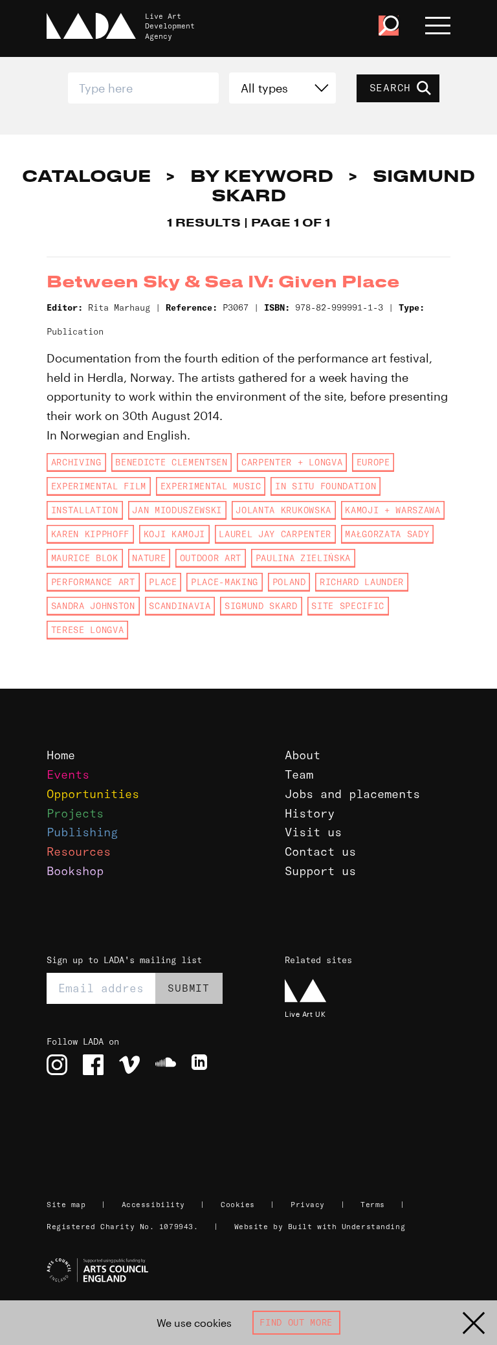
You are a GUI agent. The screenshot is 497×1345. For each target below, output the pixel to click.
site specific (347, 606)
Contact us (320, 851)
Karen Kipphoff (90, 534)
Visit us (313, 832)
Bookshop (75, 870)
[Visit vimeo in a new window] (129, 1064)
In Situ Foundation (325, 486)
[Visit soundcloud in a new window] (165, 1064)
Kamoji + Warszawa (392, 510)
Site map (66, 1204)
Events (68, 774)
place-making (224, 582)
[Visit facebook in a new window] (93, 1064)
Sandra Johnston (93, 606)
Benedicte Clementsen (171, 462)
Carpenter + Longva (291, 462)
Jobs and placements (352, 793)
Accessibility (153, 1204)
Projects (75, 813)
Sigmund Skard (261, 606)
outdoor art (210, 558)
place (163, 582)
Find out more (296, 1322)
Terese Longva (87, 630)
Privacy (308, 1204)
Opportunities (93, 793)
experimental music (210, 486)
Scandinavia (179, 606)
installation (84, 510)
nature (149, 558)
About (302, 755)
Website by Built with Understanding (320, 1226)
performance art (93, 582)
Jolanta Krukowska (283, 510)
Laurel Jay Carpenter (275, 534)
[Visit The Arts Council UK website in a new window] (254, 1270)
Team (299, 774)
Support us (320, 870)
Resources (79, 851)
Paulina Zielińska (303, 558)
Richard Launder (362, 582)
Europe (373, 462)
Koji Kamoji (174, 534)
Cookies (238, 1204)
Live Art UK (305, 1014)
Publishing (82, 832)
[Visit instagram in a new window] (57, 1064)
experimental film (98, 486)
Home (61, 755)
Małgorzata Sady (387, 534)
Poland (289, 582)
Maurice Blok (84, 558)
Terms (372, 1204)
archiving (76, 462)
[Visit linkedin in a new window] (202, 1064)
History (310, 813)
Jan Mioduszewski (177, 510)
